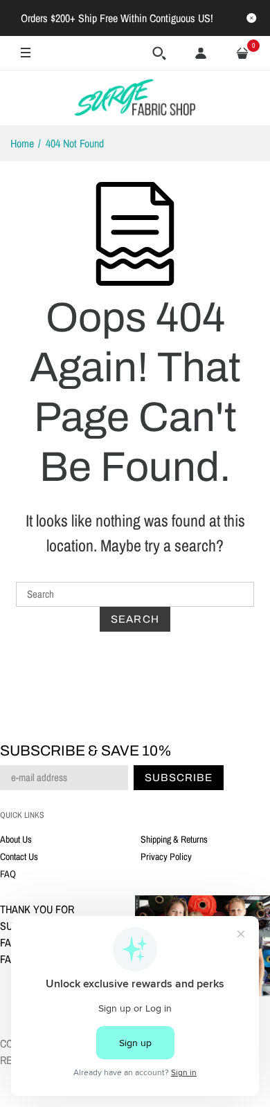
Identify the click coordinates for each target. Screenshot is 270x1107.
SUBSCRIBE (92, 701)
